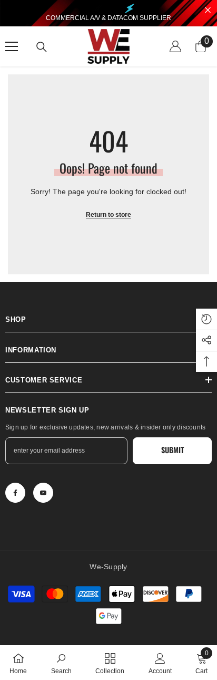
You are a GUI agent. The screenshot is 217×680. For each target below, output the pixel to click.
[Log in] (175, 46)
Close (208, 10)
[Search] (41, 47)
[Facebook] (15, 493)
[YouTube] (43, 493)
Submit (172, 449)
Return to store (108, 214)
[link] (61, 662)
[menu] (11, 46)
